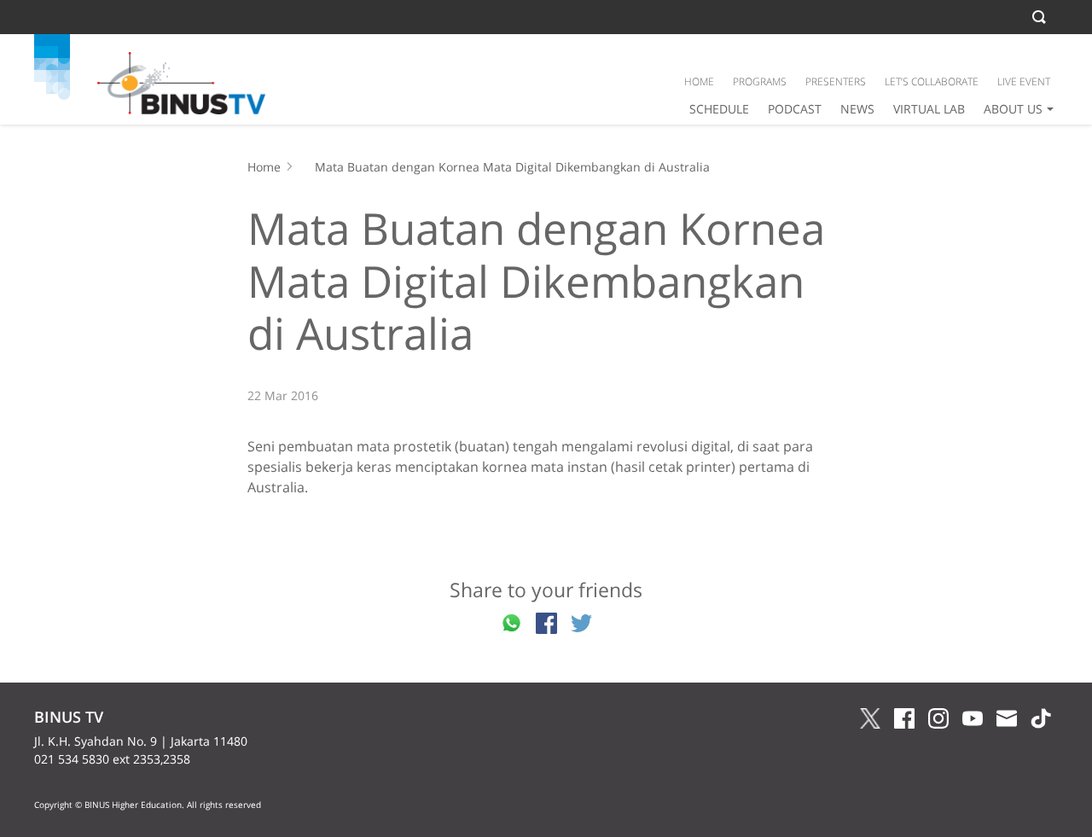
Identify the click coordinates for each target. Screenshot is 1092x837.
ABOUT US (1013, 109)
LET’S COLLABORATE (932, 81)
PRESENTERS (835, 81)
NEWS (857, 109)
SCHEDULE (719, 109)
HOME (699, 81)
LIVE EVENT (1023, 81)
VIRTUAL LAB (929, 109)
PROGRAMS (760, 81)
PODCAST (795, 109)
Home (264, 167)
